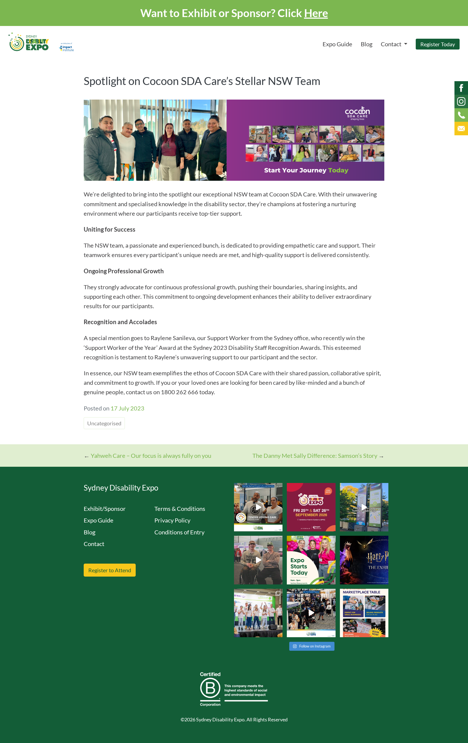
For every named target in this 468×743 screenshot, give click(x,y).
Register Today (437, 44)
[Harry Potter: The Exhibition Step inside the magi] (364, 560)
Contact (94, 543)
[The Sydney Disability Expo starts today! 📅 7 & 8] (311, 560)
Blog (366, 44)
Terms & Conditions (179, 508)
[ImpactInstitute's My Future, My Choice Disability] (258, 507)
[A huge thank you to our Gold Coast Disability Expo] (311, 613)
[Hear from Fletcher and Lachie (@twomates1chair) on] (258, 560)
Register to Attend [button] (109, 570)
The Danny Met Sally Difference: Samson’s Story (314, 455)
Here (316, 12)
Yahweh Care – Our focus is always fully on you (151, 455)
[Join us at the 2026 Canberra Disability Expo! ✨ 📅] (311, 507)
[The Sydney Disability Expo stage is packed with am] (258, 613)
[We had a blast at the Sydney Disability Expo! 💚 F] (364, 507)
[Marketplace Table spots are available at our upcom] (364, 613)
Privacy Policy (172, 520)
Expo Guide (337, 44)
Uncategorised (104, 423)
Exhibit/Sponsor (105, 508)
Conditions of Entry (179, 532)
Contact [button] (391, 44)
